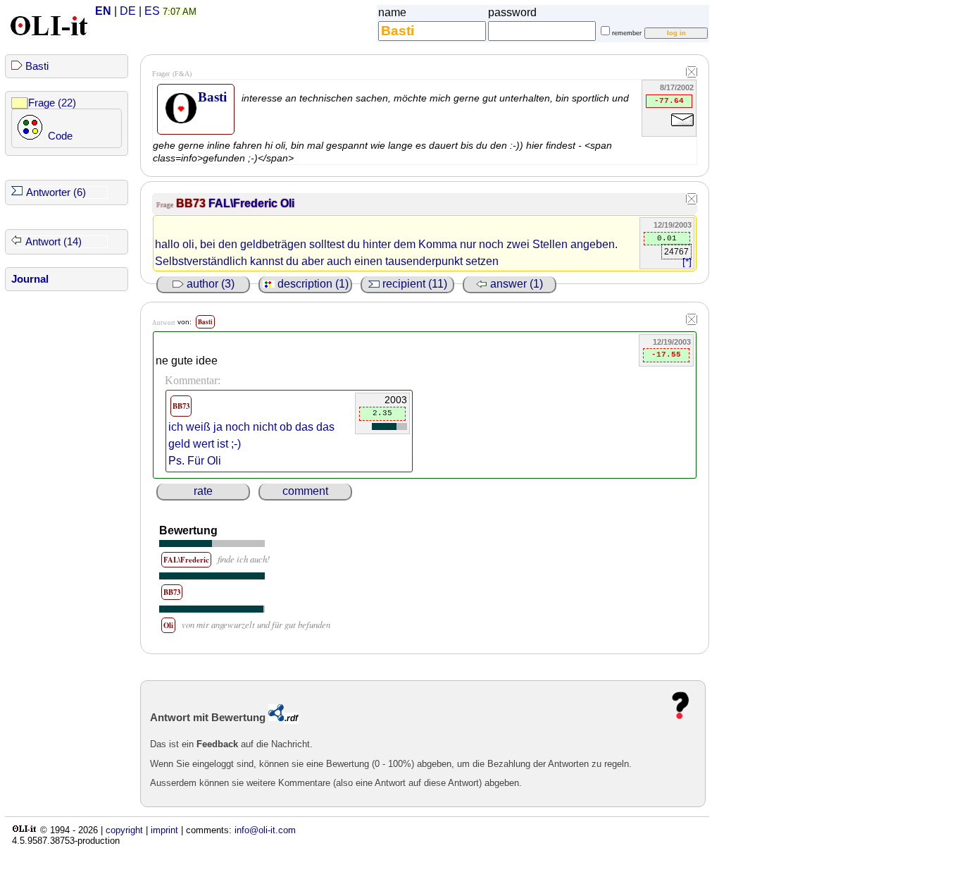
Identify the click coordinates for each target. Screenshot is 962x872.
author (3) (209, 284)
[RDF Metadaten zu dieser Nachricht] (276, 717)
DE (128, 11)
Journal (30, 279)
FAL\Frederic (244, 203)
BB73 (192, 203)
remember (627, 33)
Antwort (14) (53, 241)
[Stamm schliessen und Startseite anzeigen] (691, 72)
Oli (287, 203)
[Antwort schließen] (691, 320)
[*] (687, 262)
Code (60, 136)
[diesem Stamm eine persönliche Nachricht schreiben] (682, 128)
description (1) (312, 284)
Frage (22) (52, 103)
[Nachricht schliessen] (691, 199)
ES (152, 11)
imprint (164, 830)
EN (103, 11)
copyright (124, 830)
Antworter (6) (56, 192)
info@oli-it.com (265, 830)
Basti (37, 66)
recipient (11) (413, 284)
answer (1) (515, 284)
